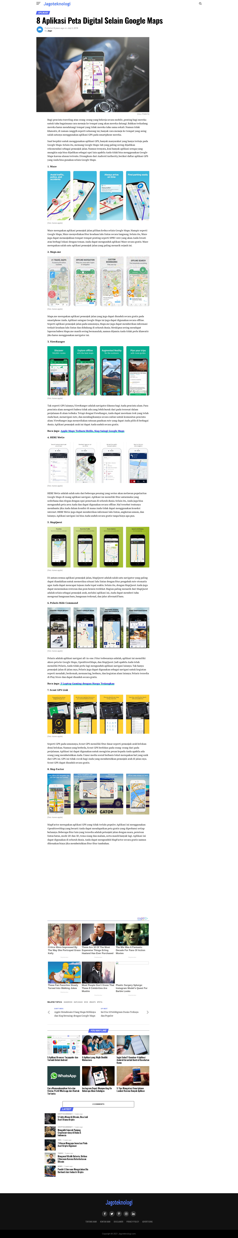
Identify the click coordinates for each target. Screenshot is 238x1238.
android (68, 1002)
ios (86, 1002)
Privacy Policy (132, 1221)
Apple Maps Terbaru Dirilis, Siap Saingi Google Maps (92, 430)
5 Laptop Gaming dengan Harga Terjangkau (87, 683)
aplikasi (79, 1002)
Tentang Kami (91, 1221)
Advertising (147, 1221)
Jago (49, 31)
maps (93, 1002)
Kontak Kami (105, 1221)
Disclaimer (118, 1221)
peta (100, 1002)
